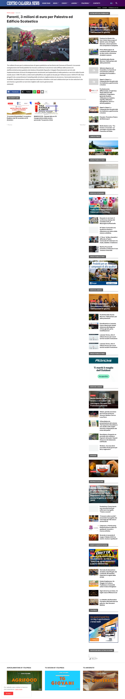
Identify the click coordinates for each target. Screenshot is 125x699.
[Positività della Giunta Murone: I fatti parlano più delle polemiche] (93, 61)
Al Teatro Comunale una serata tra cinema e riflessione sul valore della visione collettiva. (108, 230)
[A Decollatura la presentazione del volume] (93, 423)
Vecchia (82, 125)
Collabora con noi (113, 7)
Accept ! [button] (8, 693)
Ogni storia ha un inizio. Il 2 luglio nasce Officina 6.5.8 (109, 591)
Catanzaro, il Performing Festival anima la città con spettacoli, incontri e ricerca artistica (108, 528)
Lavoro (74, 3)
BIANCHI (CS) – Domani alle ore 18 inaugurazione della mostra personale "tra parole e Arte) (45, 118)
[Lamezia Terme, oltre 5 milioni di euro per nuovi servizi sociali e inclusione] (93, 337)
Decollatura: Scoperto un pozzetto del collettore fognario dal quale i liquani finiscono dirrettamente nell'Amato (108, 438)
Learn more (18, 689)
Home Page (46, 3)
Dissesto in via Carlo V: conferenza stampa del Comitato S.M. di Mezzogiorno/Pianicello (108, 220)
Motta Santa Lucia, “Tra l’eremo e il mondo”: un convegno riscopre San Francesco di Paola (107, 128)
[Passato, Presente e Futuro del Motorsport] (93, 119)
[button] (111, 3)
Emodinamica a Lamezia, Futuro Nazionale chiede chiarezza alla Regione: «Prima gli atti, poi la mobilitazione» (108, 327)
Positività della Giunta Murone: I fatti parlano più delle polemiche (108, 61)
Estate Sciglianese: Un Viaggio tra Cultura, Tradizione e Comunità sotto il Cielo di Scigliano (108, 583)
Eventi (64, 3)
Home (99, 7)
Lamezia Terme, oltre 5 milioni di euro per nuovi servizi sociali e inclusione (108, 336)
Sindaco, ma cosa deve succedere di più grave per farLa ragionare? (108, 447)
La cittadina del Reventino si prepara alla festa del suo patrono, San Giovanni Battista (109, 602)
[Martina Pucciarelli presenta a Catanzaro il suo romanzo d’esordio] (93, 249)
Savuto (18, 13)
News (55, 3)
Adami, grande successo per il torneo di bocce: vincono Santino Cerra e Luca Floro (108, 414)
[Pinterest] (38, 91)
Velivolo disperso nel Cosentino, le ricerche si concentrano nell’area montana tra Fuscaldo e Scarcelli (108, 71)
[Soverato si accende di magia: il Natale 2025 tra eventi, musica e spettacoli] (93, 537)
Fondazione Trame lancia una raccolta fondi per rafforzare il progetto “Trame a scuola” (108, 509)
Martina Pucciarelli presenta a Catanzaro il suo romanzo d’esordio (109, 248)
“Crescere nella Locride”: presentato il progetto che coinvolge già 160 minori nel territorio (108, 518)
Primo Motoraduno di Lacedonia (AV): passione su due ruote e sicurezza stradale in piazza (108, 52)
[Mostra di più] (46, 91)
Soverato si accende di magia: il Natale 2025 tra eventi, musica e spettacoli (108, 536)
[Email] (42, 91)
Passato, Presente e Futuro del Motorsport (109, 118)
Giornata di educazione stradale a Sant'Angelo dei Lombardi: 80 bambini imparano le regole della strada (108, 573)
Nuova (10, 125)
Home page (10, 13)
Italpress (85, 3)
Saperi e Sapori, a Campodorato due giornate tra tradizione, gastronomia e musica (109, 82)
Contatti (96, 3)
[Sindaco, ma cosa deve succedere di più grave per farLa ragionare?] (93, 448)
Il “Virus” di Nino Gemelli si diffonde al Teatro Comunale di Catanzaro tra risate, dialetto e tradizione (109, 239)
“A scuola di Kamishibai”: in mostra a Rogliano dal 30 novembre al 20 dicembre (19, 118)
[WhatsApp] (34, 91)
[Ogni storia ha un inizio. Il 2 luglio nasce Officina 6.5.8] (93, 593)
